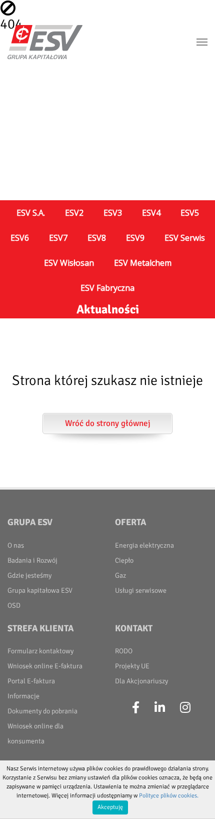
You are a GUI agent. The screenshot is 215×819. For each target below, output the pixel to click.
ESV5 (189, 212)
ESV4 (151, 212)
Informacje (24, 696)
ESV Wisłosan (69, 262)
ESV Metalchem (143, 262)
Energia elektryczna (144, 545)
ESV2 (74, 212)
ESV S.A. (30, 212)
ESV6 (19, 237)
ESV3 (113, 212)
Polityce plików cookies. (168, 795)
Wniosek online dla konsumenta (36, 733)
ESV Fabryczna (107, 287)
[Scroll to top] (196, 799)
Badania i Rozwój (33, 560)
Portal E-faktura (31, 681)
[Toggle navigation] (202, 42)
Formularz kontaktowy (41, 651)
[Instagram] (185, 707)
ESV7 (58, 237)
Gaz (120, 575)
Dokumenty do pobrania (43, 711)
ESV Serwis (184, 237)
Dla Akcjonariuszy (141, 681)
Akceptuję (110, 807)
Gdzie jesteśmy (30, 575)
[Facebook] (136, 707)
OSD (14, 605)
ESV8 (97, 237)
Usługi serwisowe (140, 590)
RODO (123, 651)
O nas (16, 545)
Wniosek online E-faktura (45, 666)
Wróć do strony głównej (107, 423)
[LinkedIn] (159, 707)
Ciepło (124, 560)
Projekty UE (132, 666)
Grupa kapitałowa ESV (40, 590)
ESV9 (135, 237)
